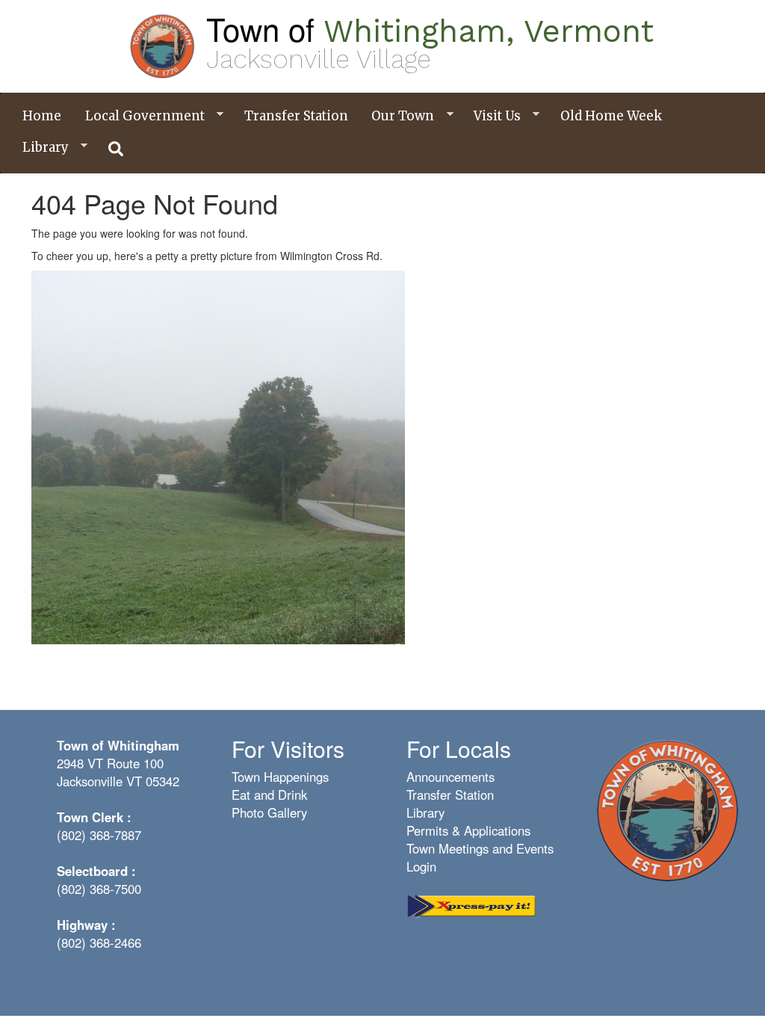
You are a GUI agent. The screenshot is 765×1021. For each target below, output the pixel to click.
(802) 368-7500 (99, 889)
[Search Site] (116, 149)
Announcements (450, 777)
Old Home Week (611, 116)
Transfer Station (296, 116)
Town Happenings (280, 777)
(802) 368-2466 (99, 942)
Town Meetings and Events (480, 848)
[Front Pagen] (667, 809)
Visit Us (491, 116)
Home (41, 116)
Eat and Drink (269, 794)
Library (40, 147)
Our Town (397, 116)
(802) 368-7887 (99, 835)
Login (421, 866)
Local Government (139, 116)
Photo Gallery (269, 812)
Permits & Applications (468, 830)
